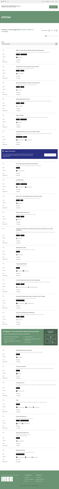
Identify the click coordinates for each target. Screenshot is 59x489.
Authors (52, 1)
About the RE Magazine (29, 479)
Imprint (25, 485)
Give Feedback (38, 477)
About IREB (27, 477)
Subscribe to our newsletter (50, 341)
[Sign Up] (1, 1)
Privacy (29, 485)
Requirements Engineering (11, 6)
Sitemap (21, 485)
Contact (26, 481)
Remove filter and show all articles (52, 35)
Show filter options (44, 30)
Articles (43, 1)
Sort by (2, 42)
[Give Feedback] (3, 1)
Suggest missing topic (50, 154)
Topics (54, 7)
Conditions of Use (35, 485)
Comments (48, 1)
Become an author (39, 481)
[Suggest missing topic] (5, 1)
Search (56, 1)
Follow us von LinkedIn (50, 335)
